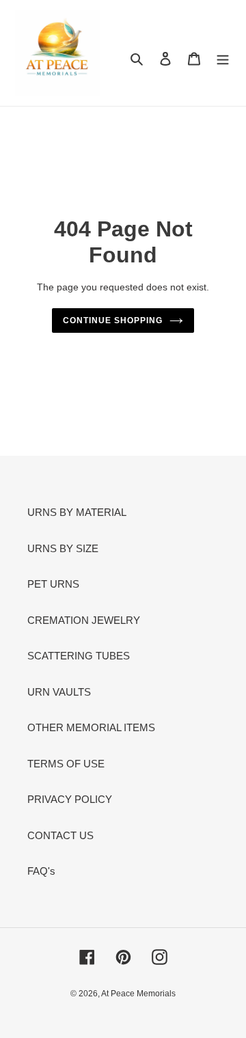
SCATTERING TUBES (78, 655)
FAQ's (41, 871)
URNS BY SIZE (62, 548)
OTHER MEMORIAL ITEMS (91, 727)
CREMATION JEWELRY (83, 620)
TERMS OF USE (66, 763)
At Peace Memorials (138, 993)
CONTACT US (60, 835)
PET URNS (53, 584)
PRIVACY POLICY (69, 799)
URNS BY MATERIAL (76, 512)
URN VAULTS (59, 692)
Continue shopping (113, 320)
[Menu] (222, 58)
